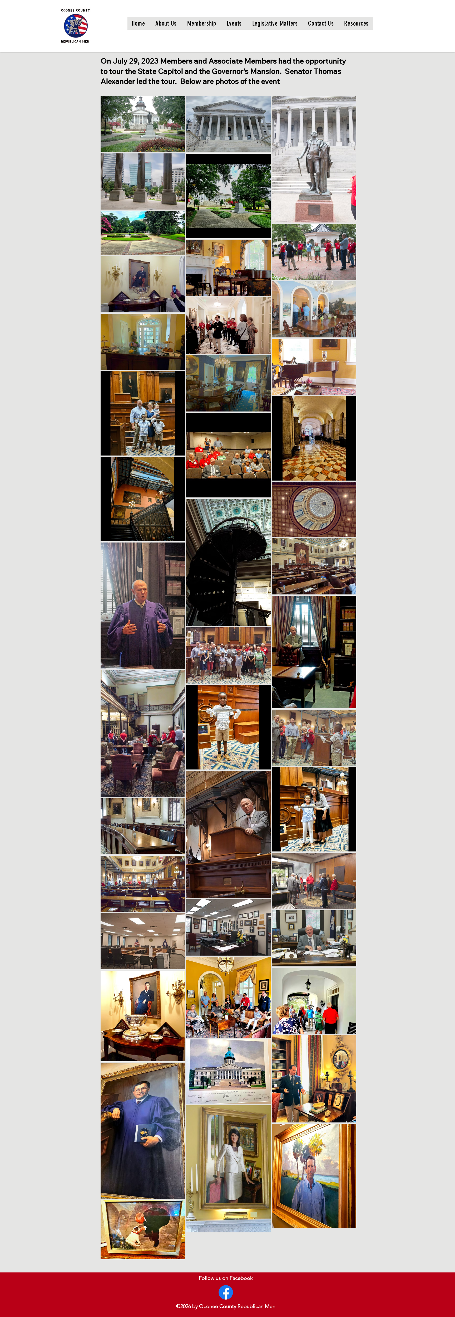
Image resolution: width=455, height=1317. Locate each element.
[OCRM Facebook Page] (225, 1292)
